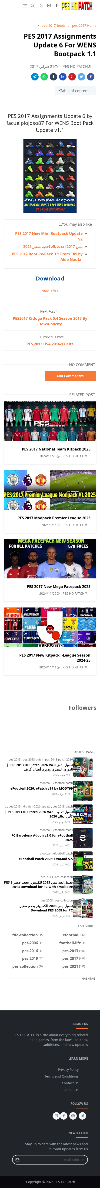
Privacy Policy (68, 1069)
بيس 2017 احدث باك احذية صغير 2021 (53, 246)
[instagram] (49, 6)
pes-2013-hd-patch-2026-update (30, 806)
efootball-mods (63, 830)
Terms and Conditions (61, 1076)
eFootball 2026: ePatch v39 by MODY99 (41, 788)
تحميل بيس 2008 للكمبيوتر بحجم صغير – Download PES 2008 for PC (45, 908)
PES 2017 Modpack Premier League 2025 (53, 518)
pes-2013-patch (33, 759)
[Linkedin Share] (63, 76)
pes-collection (64, 877)
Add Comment (68, 376)
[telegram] (82, 1116)
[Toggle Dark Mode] (41, 6)
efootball (46, 783)
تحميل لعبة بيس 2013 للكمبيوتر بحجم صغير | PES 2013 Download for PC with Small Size (38, 884)
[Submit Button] (17, 1159)
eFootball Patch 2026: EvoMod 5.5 (46, 859)
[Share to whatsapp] (44, 76)
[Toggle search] (32, 6)
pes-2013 (15, 759)
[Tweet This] (81, 76)
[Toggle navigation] (24, 5)
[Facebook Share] (90, 76)
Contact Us (70, 1083)
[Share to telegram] (35, 76)
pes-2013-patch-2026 (59, 759)
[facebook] (56, 6)
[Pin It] (72, 76)
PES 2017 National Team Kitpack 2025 (56, 449)
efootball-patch (63, 783)
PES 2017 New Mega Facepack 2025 (58, 586)
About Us (71, 1090)
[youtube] (73, 1116)
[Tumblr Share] (53, 76)
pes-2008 (47, 900)
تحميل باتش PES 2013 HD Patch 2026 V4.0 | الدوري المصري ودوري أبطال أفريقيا (40, 767)
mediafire (50, 291)
